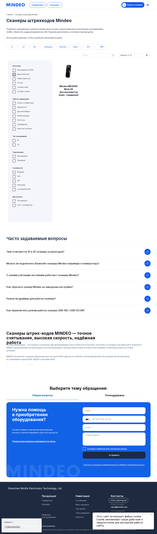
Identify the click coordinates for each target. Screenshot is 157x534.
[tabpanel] (78, 442)
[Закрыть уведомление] (151, 514)
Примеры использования (49, 516)
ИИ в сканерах (82, 504)
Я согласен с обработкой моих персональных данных (107, 449)
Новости (79, 517)
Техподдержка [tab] (114, 395)
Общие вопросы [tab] (42, 395)
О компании (81, 500)
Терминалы (47, 500)
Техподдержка (83, 513)
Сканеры (46, 504)
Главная (9, 14)
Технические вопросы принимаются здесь (33, 441)
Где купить (81, 509)
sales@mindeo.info (119, 507)
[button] (148, 5)
